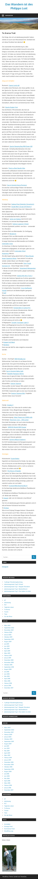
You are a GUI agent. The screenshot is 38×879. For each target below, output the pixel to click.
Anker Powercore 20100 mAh (23, 417)
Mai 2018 (7, 676)
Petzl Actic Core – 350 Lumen (19, 420)
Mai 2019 (7, 648)
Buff (5, 293)
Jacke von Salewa (15, 219)
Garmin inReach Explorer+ (17, 439)
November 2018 (9, 662)
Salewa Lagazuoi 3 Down (21, 224)
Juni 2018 (7, 674)
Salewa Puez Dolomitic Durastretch (22, 204)
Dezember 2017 (8, 688)
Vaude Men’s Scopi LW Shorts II (21, 207)
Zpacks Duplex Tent (11, 107)
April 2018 (7, 678)
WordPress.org (8, 831)
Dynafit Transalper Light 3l (20, 322)
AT (5, 600)
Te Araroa (7, 609)
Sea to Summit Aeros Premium (17, 185)
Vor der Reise (8, 616)
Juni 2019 (7, 646)
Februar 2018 (8, 683)
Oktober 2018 (8, 665)
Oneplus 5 (10, 405)
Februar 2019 (8, 655)
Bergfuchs (13, 234)
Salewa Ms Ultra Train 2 (24, 276)
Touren (6, 612)
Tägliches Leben (9, 607)
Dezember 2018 (8, 660)
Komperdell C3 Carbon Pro (22, 308)
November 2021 (9, 630)
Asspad (6, 498)
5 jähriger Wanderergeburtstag (13, 582)
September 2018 (9, 667)
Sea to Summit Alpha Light (14, 371)
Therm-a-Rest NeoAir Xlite (16, 168)
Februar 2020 (8, 632)
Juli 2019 (6, 644)
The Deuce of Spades (14, 471)
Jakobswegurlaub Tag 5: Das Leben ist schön (17, 591)
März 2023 (7, 625)
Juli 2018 (6, 672)
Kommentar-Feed (9, 829)
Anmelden (7, 824)
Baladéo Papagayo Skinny (15, 374)
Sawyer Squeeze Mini (18, 393)
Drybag (6, 508)
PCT (5, 605)
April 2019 (7, 651)
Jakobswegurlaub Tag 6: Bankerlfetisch (15, 589)
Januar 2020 (7, 635)
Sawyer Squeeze (16, 383)
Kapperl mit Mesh (9, 342)
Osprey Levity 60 (14, 85)
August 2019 (7, 641)
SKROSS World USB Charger (17, 427)
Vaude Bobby (15, 458)
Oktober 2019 (8, 637)
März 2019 (7, 653)
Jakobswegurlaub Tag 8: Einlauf (13, 584)
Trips (5, 614)
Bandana (6, 345)
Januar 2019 (7, 658)
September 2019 (9, 639)
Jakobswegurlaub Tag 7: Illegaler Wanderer (17, 586)
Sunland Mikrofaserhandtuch (18, 486)
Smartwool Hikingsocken (28, 268)
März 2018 (7, 681)
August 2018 (7, 669)
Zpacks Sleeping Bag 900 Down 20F (21, 146)
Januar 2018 (7, 685)
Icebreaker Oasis (7, 244)
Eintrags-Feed (8, 826)
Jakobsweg (7, 602)
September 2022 (9, 628)
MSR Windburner (20, 359)
